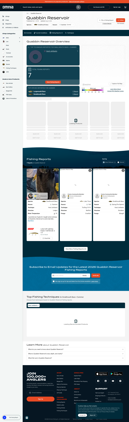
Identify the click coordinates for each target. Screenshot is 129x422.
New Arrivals (60, 375)
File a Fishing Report (107, 20)
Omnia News (77, 394)
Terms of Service (77, 419)
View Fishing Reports (53, 82)
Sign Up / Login (117, 7)
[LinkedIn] (106, 381)
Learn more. (94, 281)
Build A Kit (36, 134)
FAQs (96, 398)
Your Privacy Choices (101, 419)
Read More (31, 221)
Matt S (36, 194)
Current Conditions (41, 33)
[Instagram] (120, 381)
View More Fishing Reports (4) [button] (76, 249)
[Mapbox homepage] (86, 85)
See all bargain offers (76, 1)
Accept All (83, 415)
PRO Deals (77, 384)
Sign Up (40, 399)
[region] (103, 65)
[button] (76, 349)
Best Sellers (60, 378)
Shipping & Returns (100, 395)
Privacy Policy (88, 419)
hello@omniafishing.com (114, 399)
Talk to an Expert (99, 393)
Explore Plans (77, 375)
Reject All (92, 415)
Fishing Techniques (62, 410)
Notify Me (96, 275)
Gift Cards (59, 392)
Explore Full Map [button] (117, 83)
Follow (122, 20)
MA (28, 13)
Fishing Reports (61, 402)
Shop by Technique (62, 390)
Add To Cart (36, 138)
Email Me (47, 238)
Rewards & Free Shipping (80, 381)
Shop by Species (61, 387)
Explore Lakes (60, 405)
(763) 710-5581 (112, 397)
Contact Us (98, 401)
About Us (76, 392)
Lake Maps (77, 378)
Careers (76, 397)
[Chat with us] (27, 418)
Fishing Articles (61, 408)
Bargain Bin (60, 381)
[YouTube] (113, 381)
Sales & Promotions (62, 384)
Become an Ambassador (80, 400)
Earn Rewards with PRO (98, 7)
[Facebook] (98, 381)
